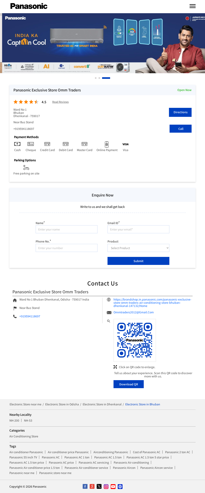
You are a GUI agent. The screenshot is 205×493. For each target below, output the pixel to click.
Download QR (128, 384)
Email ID (114, 222)
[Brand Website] (120, 486)
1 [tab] (96, 78)
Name (40, 222)
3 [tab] (103, 78)
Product (113, 241)
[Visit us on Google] (91, 486)
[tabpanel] (102, 43)
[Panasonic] (28, 6)
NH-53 (28, 420)
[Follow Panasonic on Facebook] (84, 486)
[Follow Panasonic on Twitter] (98, 486)
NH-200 (14, 420)
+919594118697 (23, 128)
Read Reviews (60, 101)
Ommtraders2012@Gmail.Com (134, 312)
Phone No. (43, 241)
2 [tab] (99, 78)
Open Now (184, 90)
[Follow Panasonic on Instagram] (106, 486)
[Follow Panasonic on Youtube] (113, 486)
